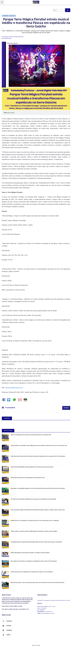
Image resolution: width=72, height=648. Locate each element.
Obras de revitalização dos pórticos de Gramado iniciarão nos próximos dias (31, 434)
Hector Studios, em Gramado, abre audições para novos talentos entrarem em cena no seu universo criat (39, 445)
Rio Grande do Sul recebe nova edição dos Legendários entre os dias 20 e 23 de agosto (34, 561)
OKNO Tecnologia (36, 645)
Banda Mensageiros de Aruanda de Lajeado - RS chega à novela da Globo (30, 552)
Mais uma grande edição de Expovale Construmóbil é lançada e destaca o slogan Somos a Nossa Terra (38, 510)
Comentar (66, 408)
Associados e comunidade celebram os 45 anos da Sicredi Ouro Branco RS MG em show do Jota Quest (38, 488)
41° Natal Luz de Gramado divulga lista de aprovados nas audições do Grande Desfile (33, 499)
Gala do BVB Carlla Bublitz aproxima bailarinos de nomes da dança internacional (32, 467)
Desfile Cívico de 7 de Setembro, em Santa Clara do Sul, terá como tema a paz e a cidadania (35, 520)
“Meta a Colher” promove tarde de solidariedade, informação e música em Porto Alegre (34, 531)
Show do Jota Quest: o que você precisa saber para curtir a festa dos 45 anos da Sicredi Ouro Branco (37, 582)
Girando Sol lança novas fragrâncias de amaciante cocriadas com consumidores (32, 572)
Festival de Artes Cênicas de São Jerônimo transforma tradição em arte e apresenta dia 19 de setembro (38, 456)
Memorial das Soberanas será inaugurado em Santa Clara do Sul (28, 477)
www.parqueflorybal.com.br (14, 387)
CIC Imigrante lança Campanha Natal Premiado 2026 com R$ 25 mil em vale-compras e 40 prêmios (36, 542)
